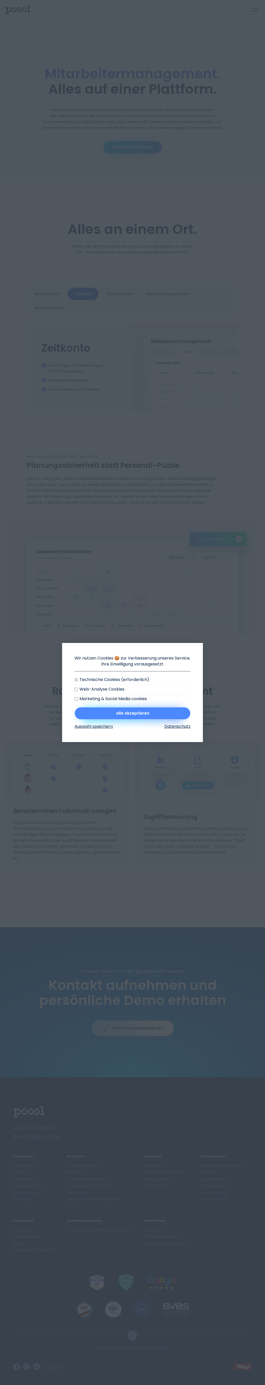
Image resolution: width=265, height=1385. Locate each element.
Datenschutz (177, 726)
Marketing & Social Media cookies (113, 699)
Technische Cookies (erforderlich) (114, 680)
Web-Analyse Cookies (101, 689)
